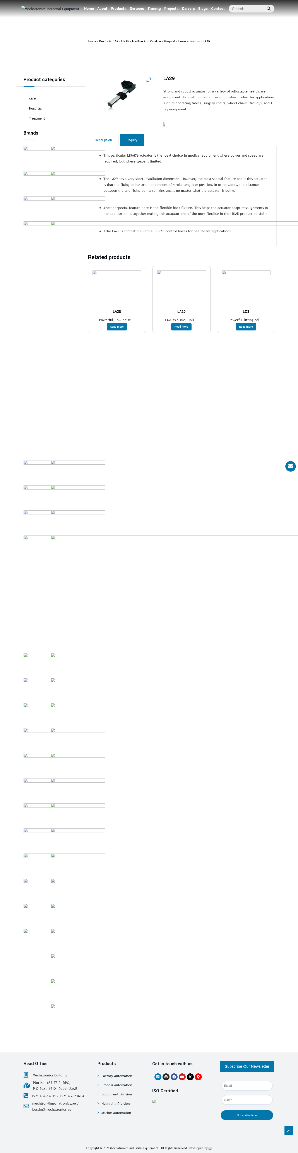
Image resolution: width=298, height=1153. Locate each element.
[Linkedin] (157, 1076)
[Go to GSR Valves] (78, 814)
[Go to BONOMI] (78, 914)
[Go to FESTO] (78, 207)
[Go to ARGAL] (78, 990)
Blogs (203, 8)
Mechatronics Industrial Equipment (134, 1148)
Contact (218, 8)
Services (137, 8)
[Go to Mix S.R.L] (78, 965)
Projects (171, 8)
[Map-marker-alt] (198, 1076)
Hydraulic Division (115, 1103)
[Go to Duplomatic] (78, 664)
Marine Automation (116, 1112)
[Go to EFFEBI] (78, 739)
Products (118, 8)
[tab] (103, 140)
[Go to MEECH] (78, 864)
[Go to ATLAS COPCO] (78, 839)
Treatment (37, 118)
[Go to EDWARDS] (78, 157)
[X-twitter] (190, 1076)
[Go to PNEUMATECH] (78, 1015)
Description (103, 140)
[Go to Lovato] (78, 889)
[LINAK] (165, 124)
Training (154, 8)
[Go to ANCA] (78, 471)
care (32, 98)
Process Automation (116, 1085)
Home (89, 8)
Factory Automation (116, 1075)
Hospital (35, 108)
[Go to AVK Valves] (78, 521)
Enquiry (132, 140)
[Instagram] (166, 1076)
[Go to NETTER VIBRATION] (78, 789)
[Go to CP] (78, 182)
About (102, 8)
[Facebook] (174, 1076)
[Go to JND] (78, 689)
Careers (188, 8)
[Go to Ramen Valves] (78, 496)
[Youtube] (182, 1076)
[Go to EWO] (78, 714)
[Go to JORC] (78, 764)
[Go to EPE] (78, 940)
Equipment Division (116, 1094)
